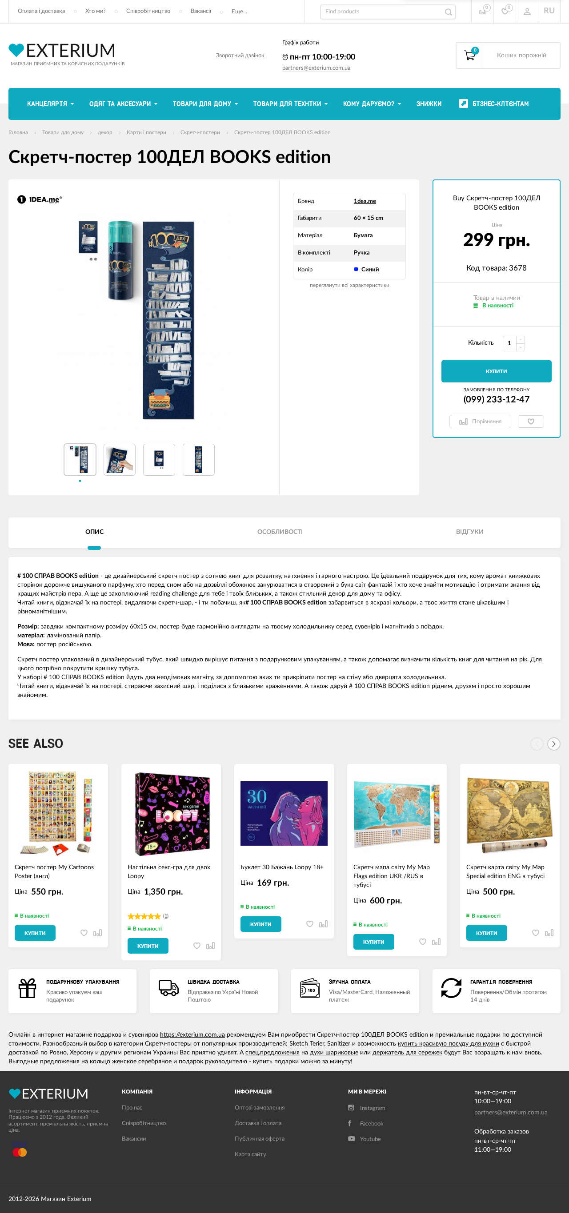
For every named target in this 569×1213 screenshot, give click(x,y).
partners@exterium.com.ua (316, 68)
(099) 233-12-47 (497, 399)
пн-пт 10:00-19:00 (321, 57)
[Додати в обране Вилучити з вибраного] (531, 421)
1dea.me (365, 201)
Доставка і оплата (258, 1123)
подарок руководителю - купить (225, 1061)
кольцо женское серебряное (131, 1061)
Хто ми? (95, 11)
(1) (165, 916)
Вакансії (201, 11)
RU (549, 11)
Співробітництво (148, 11)
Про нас (132, 1108)
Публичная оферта (259, 1139)
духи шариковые (334, 1053)
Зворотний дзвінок (240, 56)
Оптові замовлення (259, 1108)
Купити (496, 371)
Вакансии (134, 1139)
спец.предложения (272, 1053)
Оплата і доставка (41, 11)
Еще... (239, 12)
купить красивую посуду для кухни (448, 1044)
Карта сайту (250, 1154)
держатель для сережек (407, 1053)
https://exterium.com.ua (192, 1035)
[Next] (554, 744)
